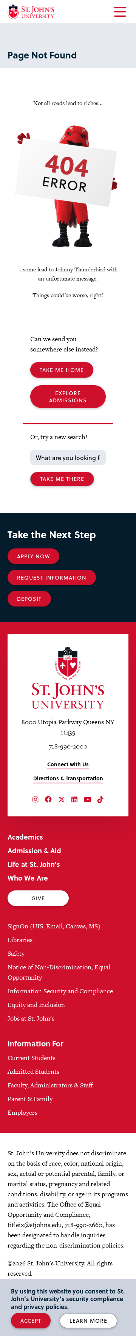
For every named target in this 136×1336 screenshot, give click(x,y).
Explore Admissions (68, 396)
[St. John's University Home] (31, 12)
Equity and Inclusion (36, 1004)
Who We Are (28, 878)
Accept (30, 1321)
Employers (22, 1112)
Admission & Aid (34, 850)
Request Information (52, 577)
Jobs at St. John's (31, 1018)
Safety (16, 953)
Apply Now (33, 556)
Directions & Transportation (68, 778)
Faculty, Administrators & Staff (50, 1085)
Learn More (88, 1321)
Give (38, 898)
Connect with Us (68, 764)
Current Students (32, 1057)
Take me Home (62, 370)
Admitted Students (33, 1071)
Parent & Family (30, 1098)
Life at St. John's (34, 864)
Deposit (29, 599)
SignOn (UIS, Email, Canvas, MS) (54, 926)
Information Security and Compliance (60, 991)
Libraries (20, 939)
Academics (25, 837)
